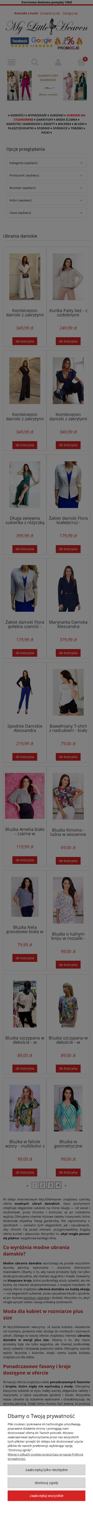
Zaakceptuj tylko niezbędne (47, 1470)
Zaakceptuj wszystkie (46, 1496)
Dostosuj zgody (46, 1483)
